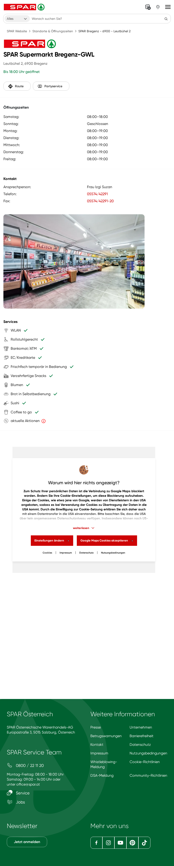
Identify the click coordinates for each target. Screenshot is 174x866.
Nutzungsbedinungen (113, 552)
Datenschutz (86, 552)
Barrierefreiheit (141, 736)
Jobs (20, 802)
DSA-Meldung (102, 775)
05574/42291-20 (100, 201)
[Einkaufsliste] (148, 7)
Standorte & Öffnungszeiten (52, 31)
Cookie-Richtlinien (145, 762)
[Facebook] (96, 843)
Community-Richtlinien (148, 775)
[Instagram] (108, 843)
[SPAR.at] (24, 7)
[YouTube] (120, 843)
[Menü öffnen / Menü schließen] (168, 7)
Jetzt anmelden (27, 842)
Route (19, 86)
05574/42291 (97, 194)
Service (22, 793)
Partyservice (53, 86)
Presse (95, 727)
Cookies (47, 552)
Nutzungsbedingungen (148, 753)
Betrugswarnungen (106, 736)
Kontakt (96, 744)
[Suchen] (166, 18)
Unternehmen (141, 727)
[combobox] (17, 18)
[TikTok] (144, 843)
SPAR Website (17, 31)
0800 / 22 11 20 (29, 765)
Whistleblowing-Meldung (103, 764)
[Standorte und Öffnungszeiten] (158, 7)
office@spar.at (28, 784)
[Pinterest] (132, 843)
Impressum (66, 552)
